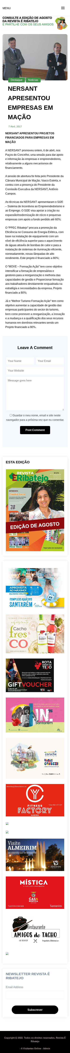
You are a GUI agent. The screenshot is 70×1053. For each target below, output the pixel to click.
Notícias (33, 80)
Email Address (14, 987)
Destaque (16, 80)
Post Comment (35, 430)
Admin (46, 1048)
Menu (7, 8)
